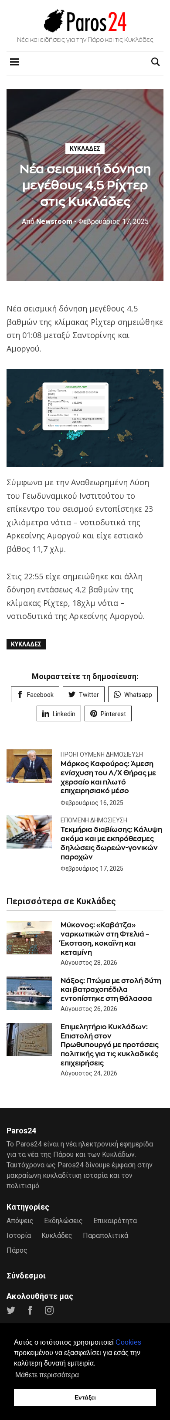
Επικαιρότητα (115, 1221)
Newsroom (47, 221)
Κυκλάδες (85, 148)
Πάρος (17, 1250)
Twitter (89, 694)
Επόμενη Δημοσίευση (94, 820)
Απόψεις (20, 1221)
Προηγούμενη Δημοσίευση (102, 754)
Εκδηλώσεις (63, 1221)
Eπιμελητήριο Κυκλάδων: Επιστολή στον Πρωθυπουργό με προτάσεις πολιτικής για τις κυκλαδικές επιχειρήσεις (110, 1045)
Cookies (128, 1342)
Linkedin (64, 713)
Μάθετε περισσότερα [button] (47, 1375)
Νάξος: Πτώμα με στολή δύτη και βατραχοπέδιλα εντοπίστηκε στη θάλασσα (111, 990)
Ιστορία (19, 1235)
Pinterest (113, 713)
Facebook (40, 694)
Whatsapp (138, 694)
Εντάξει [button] (85, 1397)
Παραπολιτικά (105, 1235)
